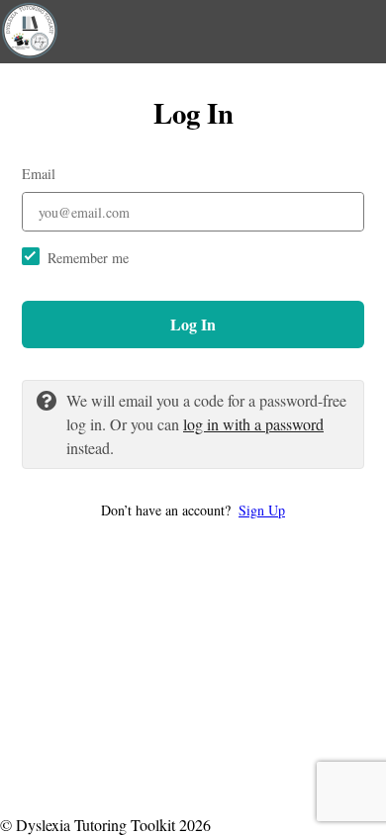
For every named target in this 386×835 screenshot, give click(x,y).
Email (38, 173)
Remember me (88, 257)
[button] (193, 510)
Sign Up (262, 510)
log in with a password (253, 424)
